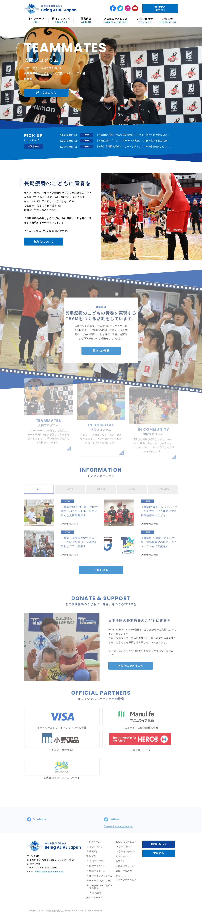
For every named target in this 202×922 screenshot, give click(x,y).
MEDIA (132, 484)
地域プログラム (97, 871)
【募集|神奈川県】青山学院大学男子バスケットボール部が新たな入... (133, 134)
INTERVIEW (163, 484)
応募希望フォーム (125, 866)
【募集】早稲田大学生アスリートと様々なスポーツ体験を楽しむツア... (133, 146)
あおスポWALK (94, 897)
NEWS (70, 484)
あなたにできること (116, 20)
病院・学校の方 (124, 871)
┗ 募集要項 (95, 892)
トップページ (36, 20)
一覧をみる (33, 146)
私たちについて (61, 20)
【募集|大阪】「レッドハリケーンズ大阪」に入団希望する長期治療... (133, 140)
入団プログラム (97, 861)
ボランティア (126, 846)
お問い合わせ (145, 20)
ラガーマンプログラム (101, 880)
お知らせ (167, 20)
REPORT (101, 484)
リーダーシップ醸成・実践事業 (101, 886)
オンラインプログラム (101, 875)
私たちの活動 (101, 346)
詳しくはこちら (46, 94)
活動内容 (86, 20)
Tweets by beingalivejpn (118, 822)
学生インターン (127, 851)
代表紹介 (94, 851)
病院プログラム (97, 866)
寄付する (160, 8)
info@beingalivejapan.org (49, 871)
